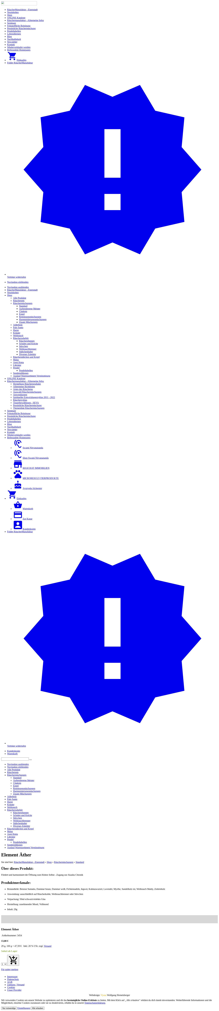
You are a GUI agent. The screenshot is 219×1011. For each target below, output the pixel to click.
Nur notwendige (9, 1008)
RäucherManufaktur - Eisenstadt (29, 862)
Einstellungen (23, 1008)
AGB (9, 982)
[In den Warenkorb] (13, 960)
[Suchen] (30, 759)
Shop (49, 862)
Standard (80, 862)
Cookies (11, 987)
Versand (47, 946)
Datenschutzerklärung (95, 1003)
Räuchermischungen (63, 862)
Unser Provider (14, 990)
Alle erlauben (37, 1008)
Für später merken (9, 969)
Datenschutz (13, 979)
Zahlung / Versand (15, 984)
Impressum (12, 976)
